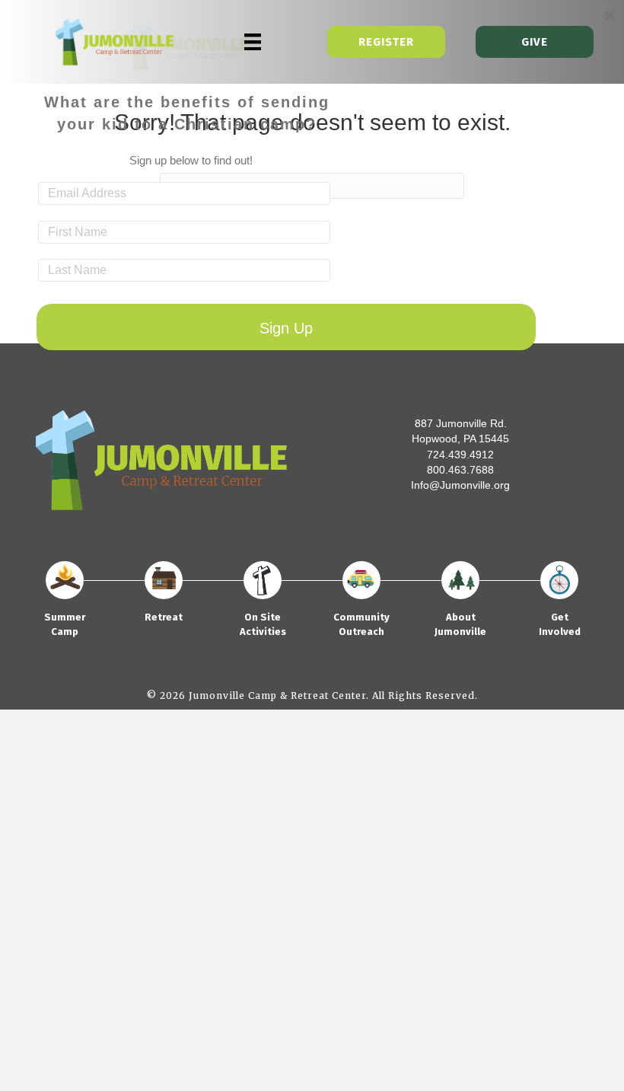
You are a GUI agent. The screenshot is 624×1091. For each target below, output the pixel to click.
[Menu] (253, 42)
